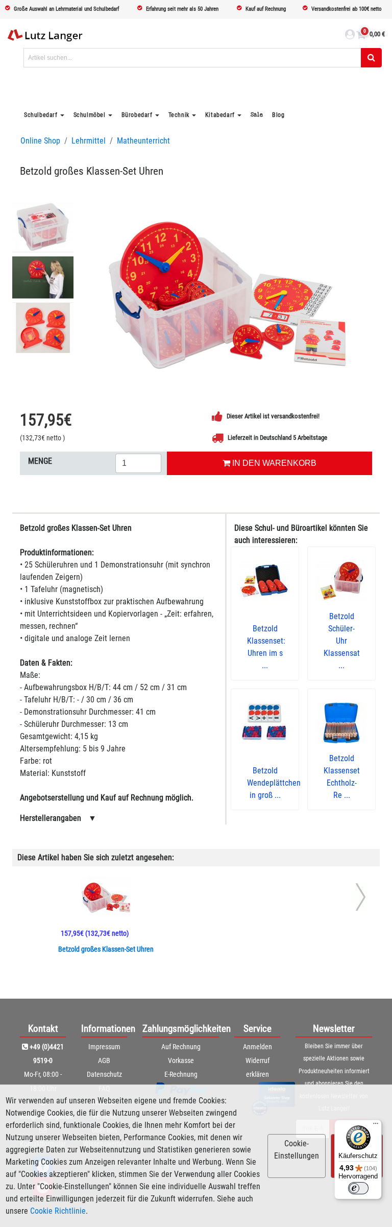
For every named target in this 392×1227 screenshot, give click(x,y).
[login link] (350, 35)
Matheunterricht (143, 141)
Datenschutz (104, 1074)
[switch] (358, 1188)
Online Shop (40, 141)
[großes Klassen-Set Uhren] (226, 292)
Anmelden (257, 1047)
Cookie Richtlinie (58, 1211)
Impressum (104, 1047)
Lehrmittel (88, 141)
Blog (278, 115)
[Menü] (376, 1126)
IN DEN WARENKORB (273, 463)
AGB (104, 1060)
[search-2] (371, 57)
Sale (257, 115)
